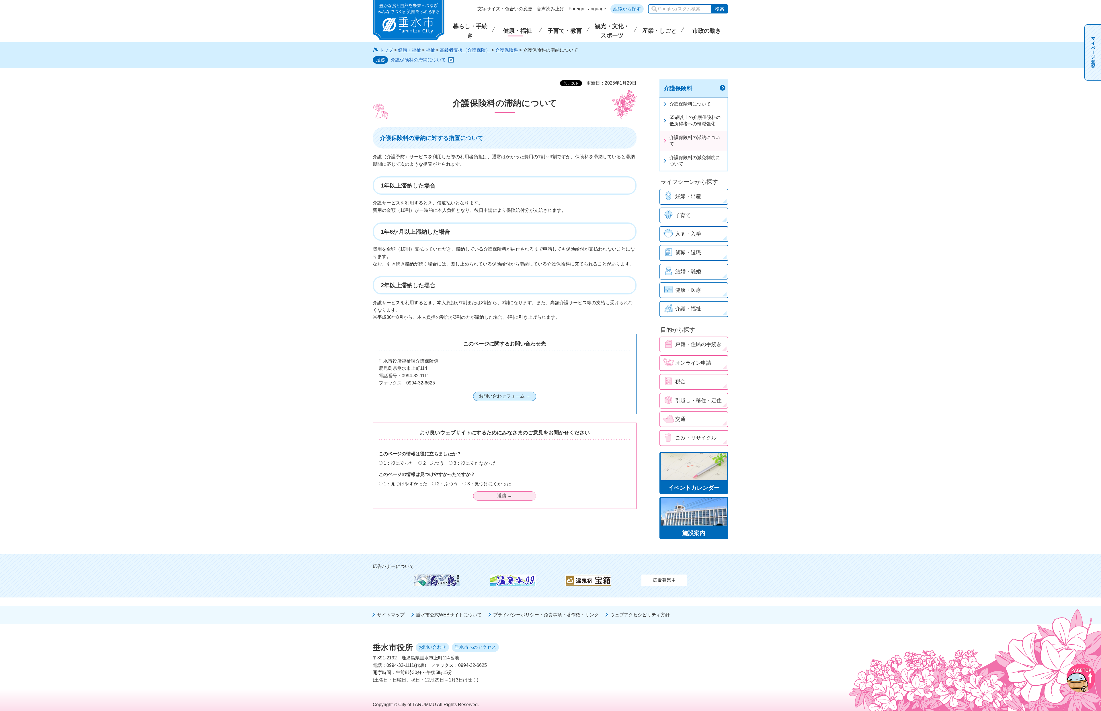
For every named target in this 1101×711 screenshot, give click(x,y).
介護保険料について (690, 103)
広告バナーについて (393, 566)
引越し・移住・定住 (698, 400)
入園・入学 (688, 234)
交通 (680, 419)
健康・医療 (688, 290)
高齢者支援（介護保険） (465, 50)
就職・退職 (688, 252)
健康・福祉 (409, 50)
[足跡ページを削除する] (451, 59)
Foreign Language (587, 9)
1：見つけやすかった (405, 483)
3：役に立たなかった (475, 463)
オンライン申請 (693, 363)
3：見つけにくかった (489, 483)
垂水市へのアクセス (475, 647)
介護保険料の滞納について (418, 59)
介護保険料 (506, 50)
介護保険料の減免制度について (694, 160)
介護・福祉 (688, 309)
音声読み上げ (550, 9)
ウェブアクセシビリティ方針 (640, 614)
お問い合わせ (432, 647)
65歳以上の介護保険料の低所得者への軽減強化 (695, 120)
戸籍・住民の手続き (698, 344)
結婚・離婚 (688, 271)
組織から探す (627, 8)
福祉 (430, 50)
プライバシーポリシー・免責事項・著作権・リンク (546, 614)
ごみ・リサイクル (696, 438)
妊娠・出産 (688, 196)
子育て (683, 215)
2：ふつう (433, 463)
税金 (680, 381)
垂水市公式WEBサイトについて (449, 614)
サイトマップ (391, 614)
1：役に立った (399, 463)
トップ (386, 50)
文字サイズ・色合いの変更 (504, 9)
